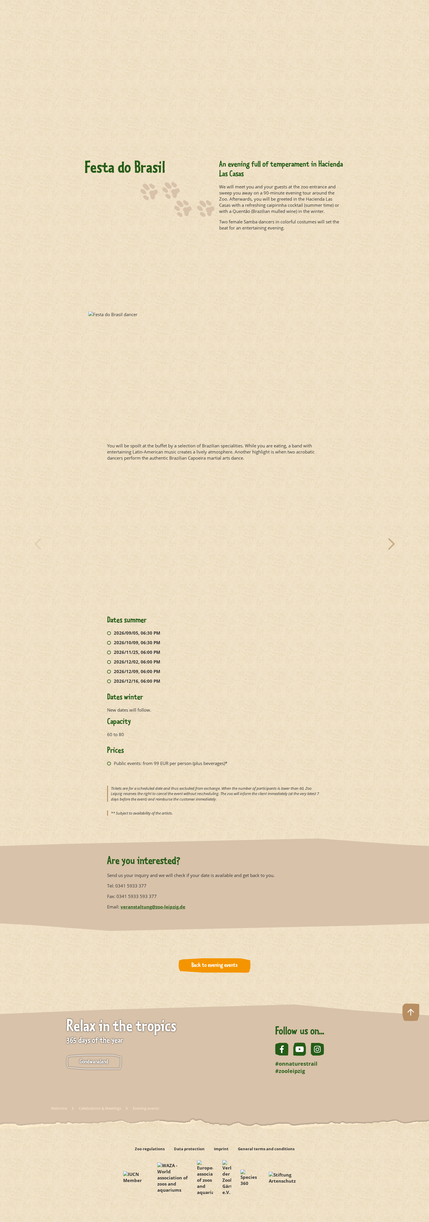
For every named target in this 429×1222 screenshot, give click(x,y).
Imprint (221, 1148)
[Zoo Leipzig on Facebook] (281, 1049)
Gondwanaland (94, 1062)
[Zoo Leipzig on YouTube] (299, 1049)
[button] (37, 544)
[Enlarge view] (214, 341)
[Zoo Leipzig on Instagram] (317, 1049)
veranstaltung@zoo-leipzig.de (153, 907)
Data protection (189, 1148)
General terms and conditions (266, 1148)
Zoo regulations (150, 1148)
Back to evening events (214, 965)
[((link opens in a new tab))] (135, 1177)
